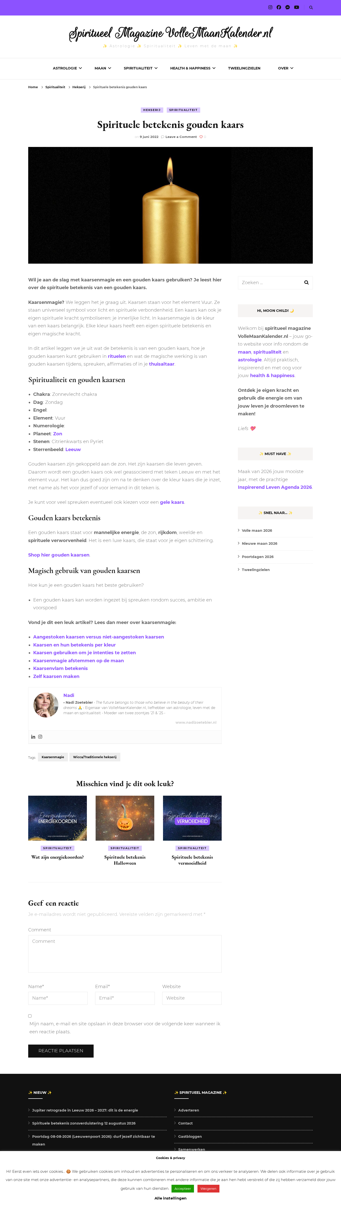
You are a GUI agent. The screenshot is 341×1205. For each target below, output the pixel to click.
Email (102, 986)
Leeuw (73, 449)
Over (283, 68)
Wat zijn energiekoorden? (57, 857)
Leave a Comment (181, 137)
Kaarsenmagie (53, 757)
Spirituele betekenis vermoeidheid (192, 860)
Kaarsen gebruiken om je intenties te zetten (84, 652)
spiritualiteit (267, 352)
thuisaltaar (161, 364)
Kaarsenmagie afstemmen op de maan (78, 660)
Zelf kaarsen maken (56, 676)
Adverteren (188, 1110)
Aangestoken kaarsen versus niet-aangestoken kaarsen (98, 637)
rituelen (117, 356)
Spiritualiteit (138, 68)
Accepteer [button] (182, 1189)
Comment (39, 930)
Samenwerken (191, 1149)
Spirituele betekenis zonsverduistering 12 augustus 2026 (84, 1123)
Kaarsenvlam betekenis (60, 668)
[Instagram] (40, 737)
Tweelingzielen (244, 68)
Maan (100, 68)
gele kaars (172, 502)
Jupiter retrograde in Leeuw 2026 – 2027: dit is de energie (85, 1110)
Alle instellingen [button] (170, 1198)
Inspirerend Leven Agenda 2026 (275, 487)
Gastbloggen (190, 1136)
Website (171, 986)
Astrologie (65, 68)
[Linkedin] (33, 737)
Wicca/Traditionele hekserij (95, 757)
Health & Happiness (190, 68)
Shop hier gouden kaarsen (58, 555)
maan (244, 352)
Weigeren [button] (208, 1189)
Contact (185, 1123)
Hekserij (152, 110)
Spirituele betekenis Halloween (125, 860)
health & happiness (272, 375)
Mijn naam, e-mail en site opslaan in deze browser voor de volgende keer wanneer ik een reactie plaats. (124, 1028)
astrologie (250, 360)
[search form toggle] (311, 7)
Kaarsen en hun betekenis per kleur (74, 645)
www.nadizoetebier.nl (195, 722)
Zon (57, 434)
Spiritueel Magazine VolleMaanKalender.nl (170, 33)
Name (36, 986)
